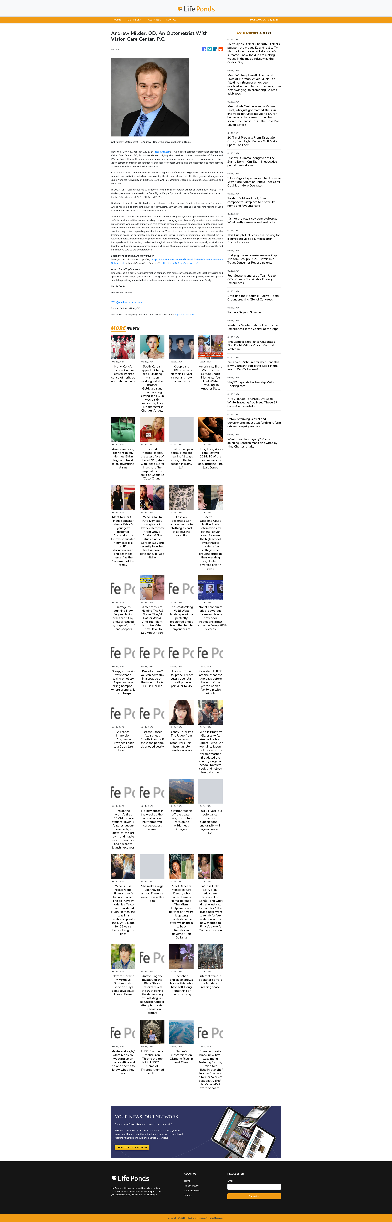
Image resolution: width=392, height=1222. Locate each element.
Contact (188, 1195)
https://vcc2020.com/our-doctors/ (180, 263)
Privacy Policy (191, 1185)
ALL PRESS (154, 19)
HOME (117, 19)
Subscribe (254, 1196)
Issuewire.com (162, 151)
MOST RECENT (134, 19)
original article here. (185, 314)
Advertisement (192, 1190)
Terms (187, 1181)
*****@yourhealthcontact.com (127, 302)
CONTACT (172, 19)
